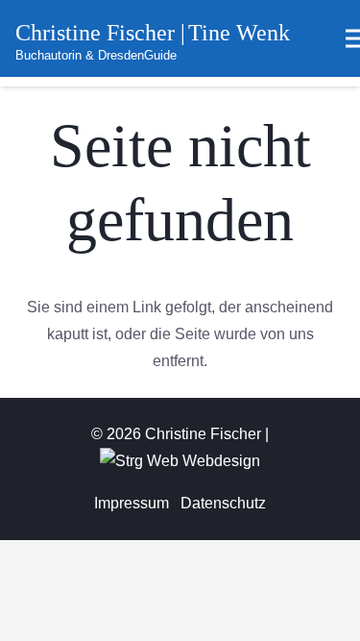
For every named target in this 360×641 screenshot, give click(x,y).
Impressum (131, 503)
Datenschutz (223, 503)
